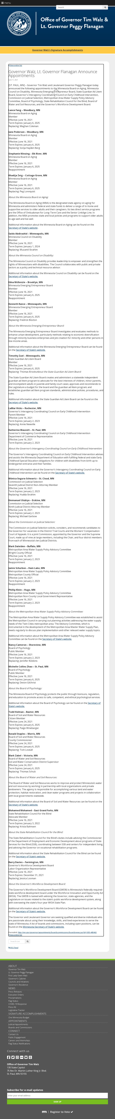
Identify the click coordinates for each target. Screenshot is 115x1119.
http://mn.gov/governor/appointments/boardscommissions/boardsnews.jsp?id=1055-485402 (57, 932)
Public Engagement (17, 1037)
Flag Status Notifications (19, 1043)
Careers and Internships (19, 1040)
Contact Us (13, 1034)
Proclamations (14, 997)
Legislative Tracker (16, 1010)
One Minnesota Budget (18, 1017)
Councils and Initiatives (18, 981)
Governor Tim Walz (16, 969)
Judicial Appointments (18, 1024)
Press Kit (12, 1007)
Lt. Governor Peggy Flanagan (21, 972)
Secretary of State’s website (23, 227)
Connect (14, 1031)
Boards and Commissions (20, 1027)
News (11, 988)
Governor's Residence (18, 984)
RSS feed (14, 947)
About (12, 966)
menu (7, 2)
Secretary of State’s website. (23, 276)
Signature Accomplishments (27, 1013)
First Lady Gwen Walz (17, 975)
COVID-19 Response (17, 1004)
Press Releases (15, 991)
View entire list (15, 65)
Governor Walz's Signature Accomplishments (57, 50)
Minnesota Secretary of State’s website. (43, 926)
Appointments (17, 1021)
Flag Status (13, 1001)
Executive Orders (16, 994)
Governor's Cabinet (17, 978)
